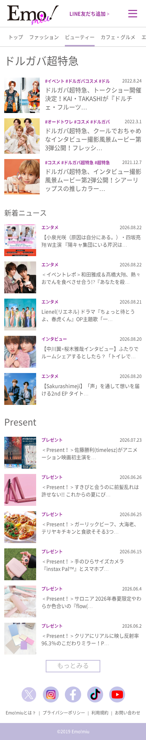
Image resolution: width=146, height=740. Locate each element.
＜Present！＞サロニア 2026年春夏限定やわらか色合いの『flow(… (91, 602)
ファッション (44, 36)
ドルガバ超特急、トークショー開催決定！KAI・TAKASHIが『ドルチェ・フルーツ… (93, 98)
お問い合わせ (127, 713)
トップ (15, 36)
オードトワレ (60, 122)
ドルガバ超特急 (79, 162)
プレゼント (52, 440)
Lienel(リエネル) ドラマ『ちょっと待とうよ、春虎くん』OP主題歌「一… (88, 315)
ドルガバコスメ (83, 81)
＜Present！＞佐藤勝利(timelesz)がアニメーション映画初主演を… (89, 453)
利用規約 (99, 713)
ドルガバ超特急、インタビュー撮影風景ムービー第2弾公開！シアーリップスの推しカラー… (93, 180)
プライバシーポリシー (64, 713)
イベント (55, 81)
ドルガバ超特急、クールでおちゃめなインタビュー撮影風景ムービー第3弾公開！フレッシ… (93, 139)
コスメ (83, 122)
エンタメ (49, 227)
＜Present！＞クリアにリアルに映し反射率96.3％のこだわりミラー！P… (90, 639)
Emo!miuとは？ (21, 713)
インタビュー (54, 339)
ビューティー (80, 36)
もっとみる (73, 665)
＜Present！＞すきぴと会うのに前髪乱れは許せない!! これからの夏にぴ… (90, 490)
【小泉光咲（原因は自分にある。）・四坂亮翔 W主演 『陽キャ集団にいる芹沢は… (91, 240)
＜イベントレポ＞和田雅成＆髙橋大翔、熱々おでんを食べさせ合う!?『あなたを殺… (91, 278)
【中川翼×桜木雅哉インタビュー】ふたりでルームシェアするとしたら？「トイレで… (90, 352)
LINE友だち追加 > (89, 13)
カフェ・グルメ (118, 36)
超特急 (103, 162)
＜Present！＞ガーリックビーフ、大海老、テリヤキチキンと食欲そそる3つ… (90, 527)
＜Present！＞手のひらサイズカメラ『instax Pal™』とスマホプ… (82, 565)
